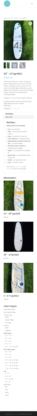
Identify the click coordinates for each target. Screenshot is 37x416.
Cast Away (8, 323)
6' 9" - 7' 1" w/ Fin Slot (11, 346)
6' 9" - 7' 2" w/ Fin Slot (11, 363)
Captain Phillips (9, 320)
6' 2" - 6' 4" (8, 338)
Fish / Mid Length (9, 349)
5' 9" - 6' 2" (8, 354)
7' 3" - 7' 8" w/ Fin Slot (11, 365)
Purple (7, 395)
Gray (6, 389)
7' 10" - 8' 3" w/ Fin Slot (12, 368)
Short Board (7, 333)
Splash (7, 317)
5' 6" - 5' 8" (8, 351)
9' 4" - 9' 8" (8, 376)
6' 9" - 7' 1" (8, 344)
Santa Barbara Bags (9, 312)
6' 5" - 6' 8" (8, 341)
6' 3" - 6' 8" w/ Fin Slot (11, 360)
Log (9, 18)
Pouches (6, 325)
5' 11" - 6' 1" (8, 335)
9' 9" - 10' (13, 18)
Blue (6, 387)
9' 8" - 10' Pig (9, 379)
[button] (30, 23)
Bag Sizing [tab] (9, 117)
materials (9, 169)
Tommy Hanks (8, 315)
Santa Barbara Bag (9, 309)
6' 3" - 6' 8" (8, 357)
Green (7, 392)
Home (5, 18)
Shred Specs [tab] (9, 114)
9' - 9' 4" (7, 373)
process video (19, 167)
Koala (6, 328)
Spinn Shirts (7, 384)
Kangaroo (8, 330)
